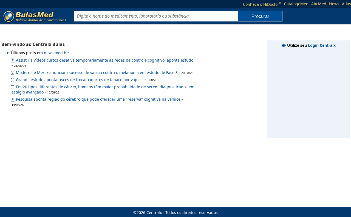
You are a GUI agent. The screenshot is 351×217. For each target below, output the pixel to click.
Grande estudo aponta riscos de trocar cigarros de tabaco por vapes (78, 79)
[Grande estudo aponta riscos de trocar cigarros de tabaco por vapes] (12, 80)
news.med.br (56, 52)
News (334, 3)
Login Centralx (322, 45)
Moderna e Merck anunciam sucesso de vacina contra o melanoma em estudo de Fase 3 (97, 72)
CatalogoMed (296, 3)
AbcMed (318, 3)
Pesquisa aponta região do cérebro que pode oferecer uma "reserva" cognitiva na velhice (98, 99)
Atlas (346, 3)
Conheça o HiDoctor (262, 3)
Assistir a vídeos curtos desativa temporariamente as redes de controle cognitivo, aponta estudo (104, 60)
